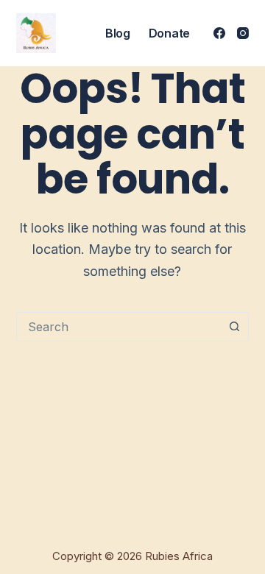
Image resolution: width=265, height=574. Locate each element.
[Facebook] (219, 33)
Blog (117, 33)
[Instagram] (243, 33)
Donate (169, 33)
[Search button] (234, 327)
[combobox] (119, 326)
